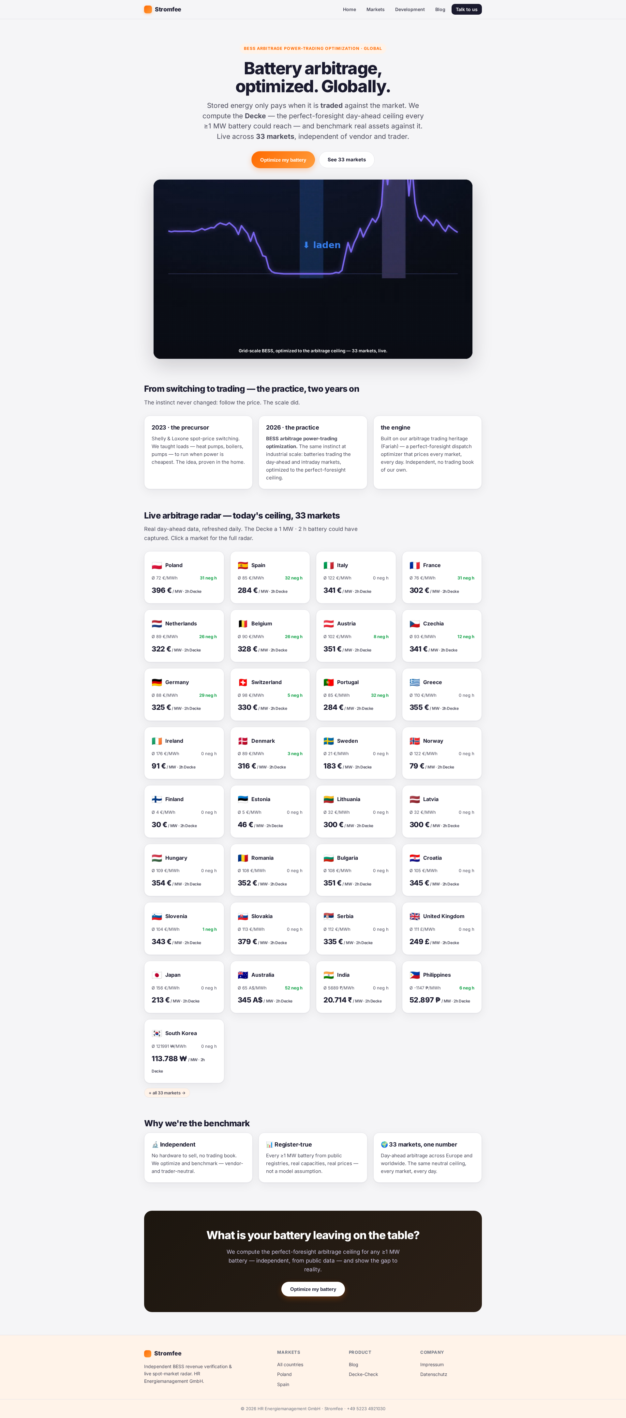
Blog (440, 9)
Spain (283, 1384)
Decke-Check (363, 1374)
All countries (290, 1364)
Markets (375, 9)
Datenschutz (433, 1374)
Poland (284, 1374)
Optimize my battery (283, 160)
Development (410, 9)
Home (349, 9)
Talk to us (467, 9)
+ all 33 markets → (167, 1092)
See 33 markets (347, 159)
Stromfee (168, 9)
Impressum (432, 1364)
